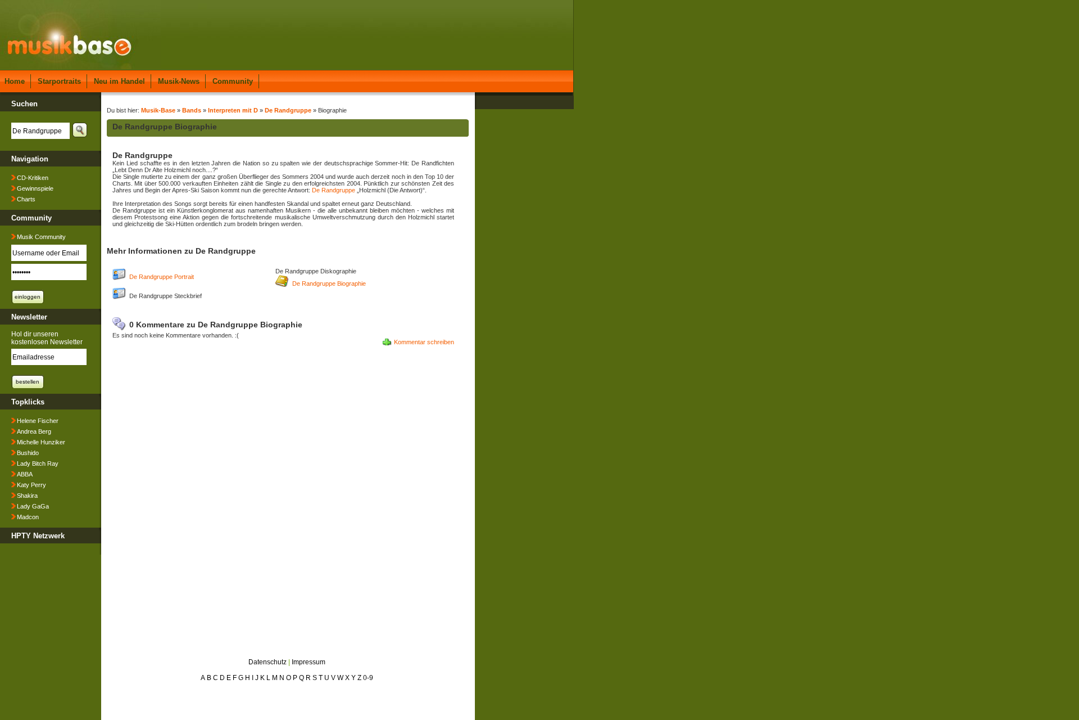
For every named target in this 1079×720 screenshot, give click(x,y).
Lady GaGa (33, 506)
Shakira (27, 495)
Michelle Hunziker (41, 442)
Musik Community (41, 236)
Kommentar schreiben (424, 342)
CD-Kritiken (32, 177)
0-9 (368, 678)
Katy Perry (31, 485)
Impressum (308, 662)
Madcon (28, 517)
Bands (191, 110)
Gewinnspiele (35, 188)
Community (232, 81)
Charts (26, 199)
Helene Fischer (37, 420)
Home (14, 81)
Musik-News (179, 81)
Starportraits (59, 81)
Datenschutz (267, 662)
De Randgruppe (288, 110)
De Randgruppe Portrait (161, 276)
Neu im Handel (119, 81)
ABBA (25, 474)
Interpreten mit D (233, 110)
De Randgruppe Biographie (329, 283)
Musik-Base (158, 110)
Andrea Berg (34, 431)
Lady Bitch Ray (37, 463)
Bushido (28, 452)
